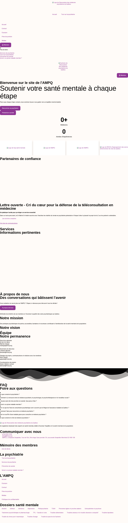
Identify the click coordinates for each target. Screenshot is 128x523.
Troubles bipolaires (107, 512)
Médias (4, 495)
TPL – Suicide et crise (40, 512)
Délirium (12, 508)
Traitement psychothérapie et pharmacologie (16, 512)
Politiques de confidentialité (10, 499)
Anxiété (4, 508)
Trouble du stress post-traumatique (13, 516)
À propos (4, 483)
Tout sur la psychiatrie (68, 14)
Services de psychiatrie (9, 462)
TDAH (53, 508)
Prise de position (7, 491)
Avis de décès (6, 449)
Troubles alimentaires (56, 512)
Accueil (54, 14)
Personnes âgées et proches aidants (70, 508)
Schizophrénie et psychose (93, 508)
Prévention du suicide (8, 466)
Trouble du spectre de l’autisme (51, 516)
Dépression (31, 508)
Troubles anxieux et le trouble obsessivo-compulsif (82, 512)
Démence (21, 508)
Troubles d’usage (32, 516)
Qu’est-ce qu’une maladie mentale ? (13, 470)
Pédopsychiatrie (43, 508)
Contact (4, 487)
